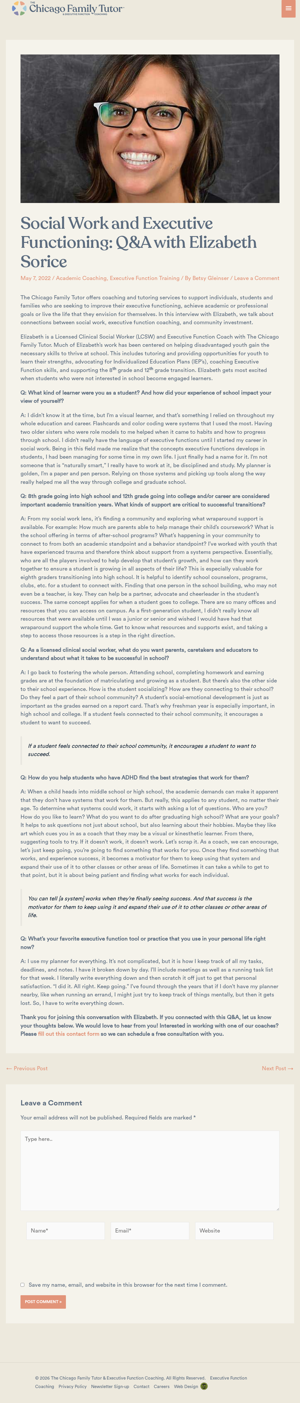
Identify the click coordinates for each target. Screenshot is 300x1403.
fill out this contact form (68, 1034)
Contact (141, 1387)
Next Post (278, 1068)
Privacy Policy (73, 1387)
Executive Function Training (145, 278)
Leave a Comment (256, 278)
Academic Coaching (81, 278)
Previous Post (27, 1068)
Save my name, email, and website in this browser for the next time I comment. (128, 1285)
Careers (162, 1387)
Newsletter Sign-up (110, 1387)
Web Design (186, 1387)
